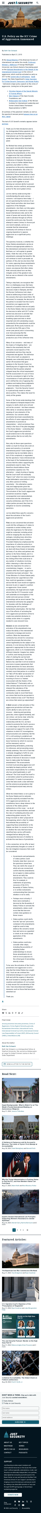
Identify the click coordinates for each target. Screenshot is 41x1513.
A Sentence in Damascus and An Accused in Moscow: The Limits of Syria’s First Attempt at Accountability (19, 1144)
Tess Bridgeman (17, 1273)
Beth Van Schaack (10, 51)
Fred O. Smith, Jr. (17, 1382)
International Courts (26, 1028)
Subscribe (19, 1422)
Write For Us (9, 1449)
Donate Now (13, 1495)
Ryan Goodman (30, 1273)
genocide (30, 1026)
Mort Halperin (14, 96)
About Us (8, 1442)
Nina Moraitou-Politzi (29, 1185)
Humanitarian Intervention (10, 1028)
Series (21, 1446)
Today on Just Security (12, 1403)
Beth (9, 1046)
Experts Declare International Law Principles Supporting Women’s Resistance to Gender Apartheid (19, 1218)
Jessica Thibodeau (18, 1111)
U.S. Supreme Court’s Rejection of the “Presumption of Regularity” (16, 1305)
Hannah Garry (16, 1223)
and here (5, 124)
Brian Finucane (27, 1345)
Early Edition (8, 1401)
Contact (7, 1453)
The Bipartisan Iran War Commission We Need (19, 1271)
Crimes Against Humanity (18, 1026)
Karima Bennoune (27, 1223)
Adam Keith (15, 1185)
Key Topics (23, 1442)
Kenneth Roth (31, 1148)
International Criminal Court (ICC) (13, 1031)
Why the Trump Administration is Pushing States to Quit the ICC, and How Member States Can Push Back (20, 1181)
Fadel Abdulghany (17, 1148)
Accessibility (26, 1508)
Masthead (8, 1446)
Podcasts (23, 1453)
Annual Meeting (12, 60)
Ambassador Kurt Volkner (18, 101)
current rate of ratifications (20, 77)
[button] (37, 2)
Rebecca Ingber (17, 1345)
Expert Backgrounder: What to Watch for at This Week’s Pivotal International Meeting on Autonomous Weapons (20, 1107)
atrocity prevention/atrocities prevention (15, 1023)
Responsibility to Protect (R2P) (15, 1033)
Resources (23, 1449)
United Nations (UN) (13, 1035)
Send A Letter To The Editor (18, 1064)
